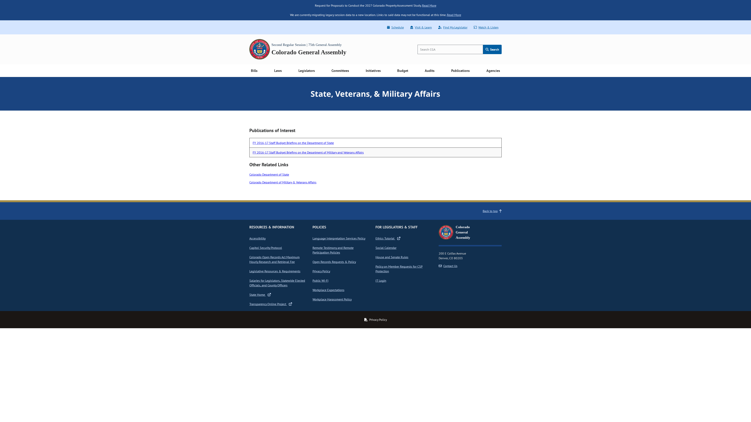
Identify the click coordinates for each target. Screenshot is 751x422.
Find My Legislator (455, 27)
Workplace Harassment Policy (332, 299)
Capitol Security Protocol (265, 248)
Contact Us (450, 266)
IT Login (381, 281)
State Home (257, 295)
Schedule (397, 27)
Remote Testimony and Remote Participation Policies (333, 250)
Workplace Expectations (328, 290)
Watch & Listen (488, 27)
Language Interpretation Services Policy (339, 238)
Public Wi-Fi (320, 281)
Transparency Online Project (268, 304)
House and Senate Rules (392, 257)
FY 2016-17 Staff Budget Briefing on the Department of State (293, 143)
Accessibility (257, 238)
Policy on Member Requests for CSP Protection (399, 269)
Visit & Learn (423, 27)
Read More (429, 5)
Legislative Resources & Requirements (274, 271)
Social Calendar (386, 248)
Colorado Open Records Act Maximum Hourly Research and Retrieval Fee (274, 259)
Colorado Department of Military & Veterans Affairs (282, 182)
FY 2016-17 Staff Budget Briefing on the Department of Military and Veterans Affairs (308, 152)
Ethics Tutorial (385, 238)
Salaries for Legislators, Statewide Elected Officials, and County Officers (277, 283)
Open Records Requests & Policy (334, 262)
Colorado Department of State (269, 174)
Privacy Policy (321, 271)
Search (494, 49)
